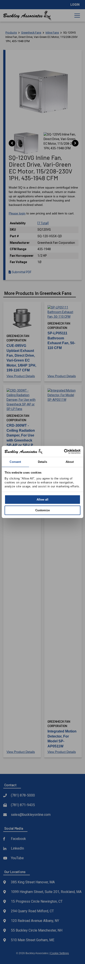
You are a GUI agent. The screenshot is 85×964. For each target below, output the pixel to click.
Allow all (42, 499)
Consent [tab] (15, 461)
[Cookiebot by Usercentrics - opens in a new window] (61, 451)
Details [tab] (42, 461)
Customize (42, 510)
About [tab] (70, 461)
